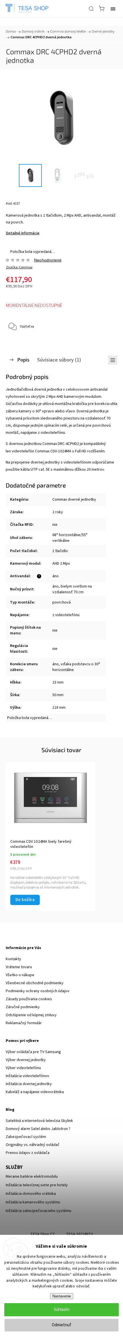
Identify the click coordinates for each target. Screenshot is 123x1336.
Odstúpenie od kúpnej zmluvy (31, 1015)
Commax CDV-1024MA (53, 451)
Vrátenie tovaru (19, 967)
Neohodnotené (47, 260)
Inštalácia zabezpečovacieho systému (38, 1211)
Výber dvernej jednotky (26, 1060)
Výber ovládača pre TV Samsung (33, 1052)
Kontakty (13, 959)
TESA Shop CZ (42, 1234)
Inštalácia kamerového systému (33, 1202)
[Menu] (113, 8)
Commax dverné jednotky (74, 499)
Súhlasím (62, 1310)
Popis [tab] (23, 360)
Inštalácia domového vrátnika (31, 1194)
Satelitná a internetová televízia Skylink (39, 1121)
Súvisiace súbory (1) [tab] (59, 360)
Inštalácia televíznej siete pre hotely (37, 1185)
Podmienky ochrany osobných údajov (38, 991)
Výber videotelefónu (23, 1068)
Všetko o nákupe (20, 975)
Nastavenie (61, 1296)
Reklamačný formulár (24, 1023)
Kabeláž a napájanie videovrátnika (35, 1092)
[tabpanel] (50, 836)
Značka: (19, 267)
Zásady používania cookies (29, 999)
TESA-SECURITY (79, 1234)
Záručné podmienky (23, 1007)
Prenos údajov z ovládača (27, 1153)
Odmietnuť (61, 1325)
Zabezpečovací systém (26, 1137)
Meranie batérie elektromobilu (32, 1176)
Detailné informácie (22, 233)
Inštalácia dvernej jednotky (29, 1084)
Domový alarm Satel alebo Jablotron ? (38, 1129)
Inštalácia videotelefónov (27, 1076)
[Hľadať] (91, 8)
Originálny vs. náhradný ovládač (32, 1145)
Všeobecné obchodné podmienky (35, 983)
